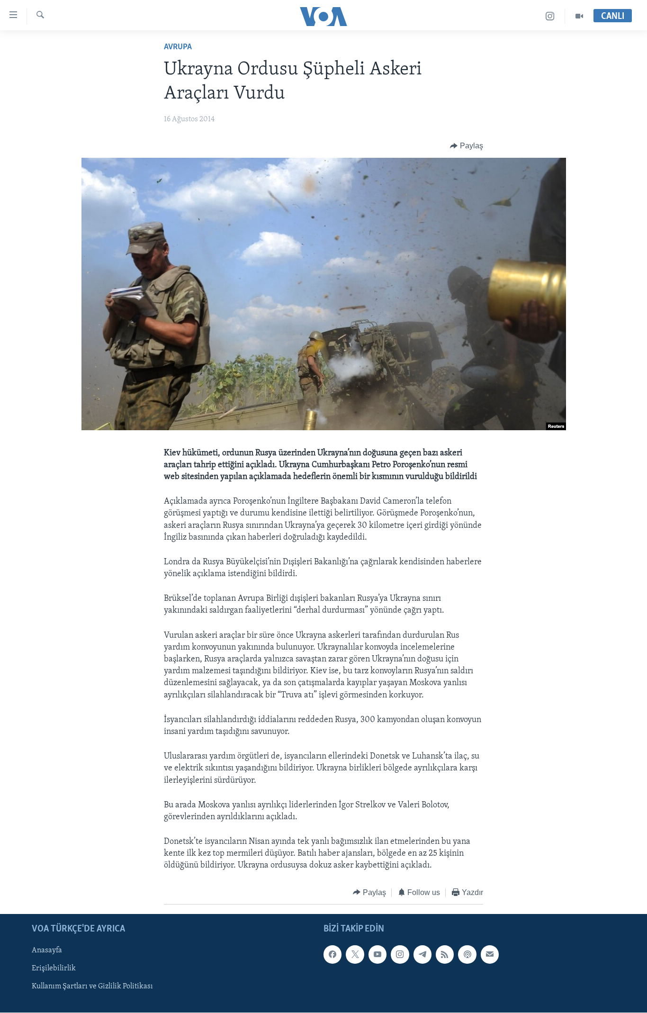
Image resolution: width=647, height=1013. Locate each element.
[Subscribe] (490, 955)
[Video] (579, 16)
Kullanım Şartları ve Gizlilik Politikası (92, 987)
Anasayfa (47, 951)
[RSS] (445, 955)
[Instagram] (550, 16)
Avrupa (178, 47)
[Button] (466, 146)
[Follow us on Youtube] (377, 955)
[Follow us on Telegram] (422, 955)
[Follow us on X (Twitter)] (355, 955)
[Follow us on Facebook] (332, 955)
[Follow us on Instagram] (400, 955)
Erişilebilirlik (54, 969)
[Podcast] (467, 955)
